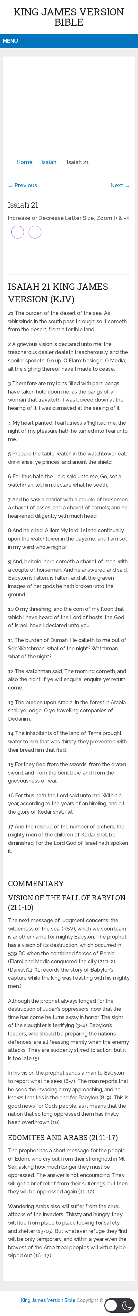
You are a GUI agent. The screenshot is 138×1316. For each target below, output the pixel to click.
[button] (119, 1305)
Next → (120, 185)
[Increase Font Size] (17, 232)
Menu (10, 41)
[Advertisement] (69, 110)
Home (25, 162)
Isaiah (49, 162)
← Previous (22, 185)
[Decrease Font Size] (35, 232)
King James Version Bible (68, 16)
